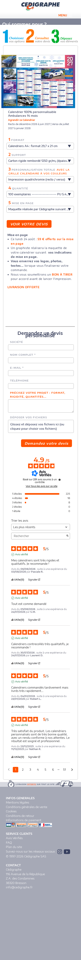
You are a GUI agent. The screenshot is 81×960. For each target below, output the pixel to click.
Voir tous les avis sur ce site (41, 486)
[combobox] (40, 146)
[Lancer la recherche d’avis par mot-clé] (67, 536)
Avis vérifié (21, 554)
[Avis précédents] (9, 769)
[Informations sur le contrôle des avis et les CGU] (59, 479)
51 (64, 769)
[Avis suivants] (72, 769)
